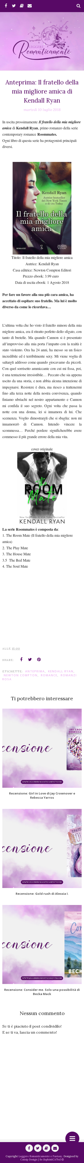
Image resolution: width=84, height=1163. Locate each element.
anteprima (35, 671)
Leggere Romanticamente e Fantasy (40, 1156)
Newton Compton (21, 675)
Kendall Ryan (61, 671)
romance (49, 675)
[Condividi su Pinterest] (39, 659)
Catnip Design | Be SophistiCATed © (42, 1159)
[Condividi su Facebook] (21, 659)
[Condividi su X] (30, 659)
